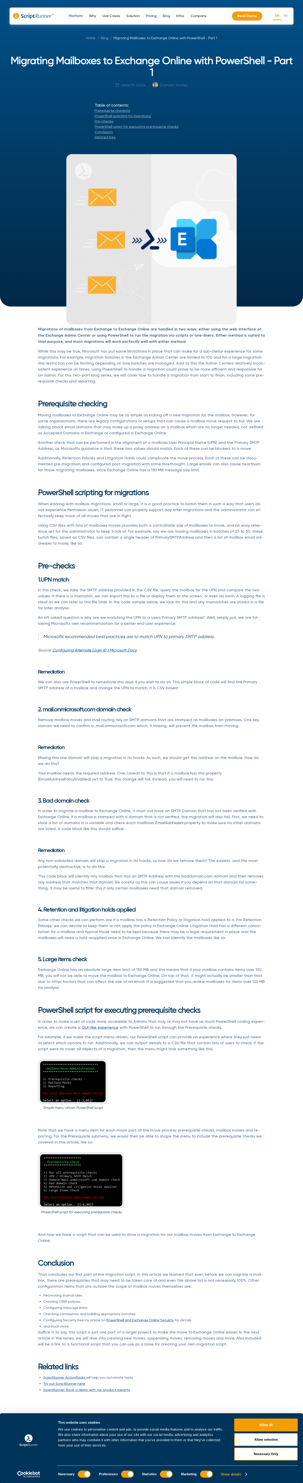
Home (91, 38)
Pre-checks (104, 121)
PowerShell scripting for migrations (123, 116)
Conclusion (104, 132)
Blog (104, 38)
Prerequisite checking (112, 111)
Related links (105, 137)
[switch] (127, 1474)
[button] (76, 15)
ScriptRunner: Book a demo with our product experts (86, 1390)
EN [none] (277, 15)
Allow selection (266, 1439)
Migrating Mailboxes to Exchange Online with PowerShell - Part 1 (165, 38)
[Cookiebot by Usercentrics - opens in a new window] (28, 1474)
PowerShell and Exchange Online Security (140, 1320)
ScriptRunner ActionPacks (64, 1377)
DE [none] (286, 15)
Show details (231, 1474)
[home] (33, 16)
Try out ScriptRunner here (64, 1384)
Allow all (266, 1425)
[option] (285, 16)
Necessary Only (266, 1454)
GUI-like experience (100, 1027)
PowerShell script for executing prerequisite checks (137, 126)
